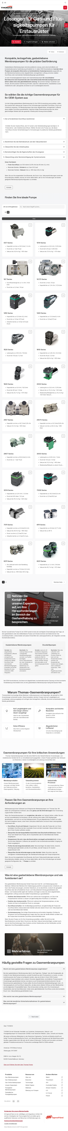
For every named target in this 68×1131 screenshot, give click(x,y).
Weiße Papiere (29, 1085)
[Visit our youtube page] (18, 1101)
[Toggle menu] (30, 225)
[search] (65, 3)
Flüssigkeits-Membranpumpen (10, 1089)
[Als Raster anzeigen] (8, 212)
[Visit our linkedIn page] (13, 1101)
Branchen (28, 1080)
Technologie (29, 1082)
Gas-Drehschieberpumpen (13, 1082)
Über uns (6, 1064)
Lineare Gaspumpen (11, 1085)
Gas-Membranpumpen (12, 1077)
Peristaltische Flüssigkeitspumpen (11, 1093)
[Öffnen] (65, 7)
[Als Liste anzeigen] (5, 212)
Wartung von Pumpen (31, 1090)
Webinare (28, 1088)
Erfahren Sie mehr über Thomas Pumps (21, 1064)
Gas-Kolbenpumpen (11, 1080)
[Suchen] (21, 206)
